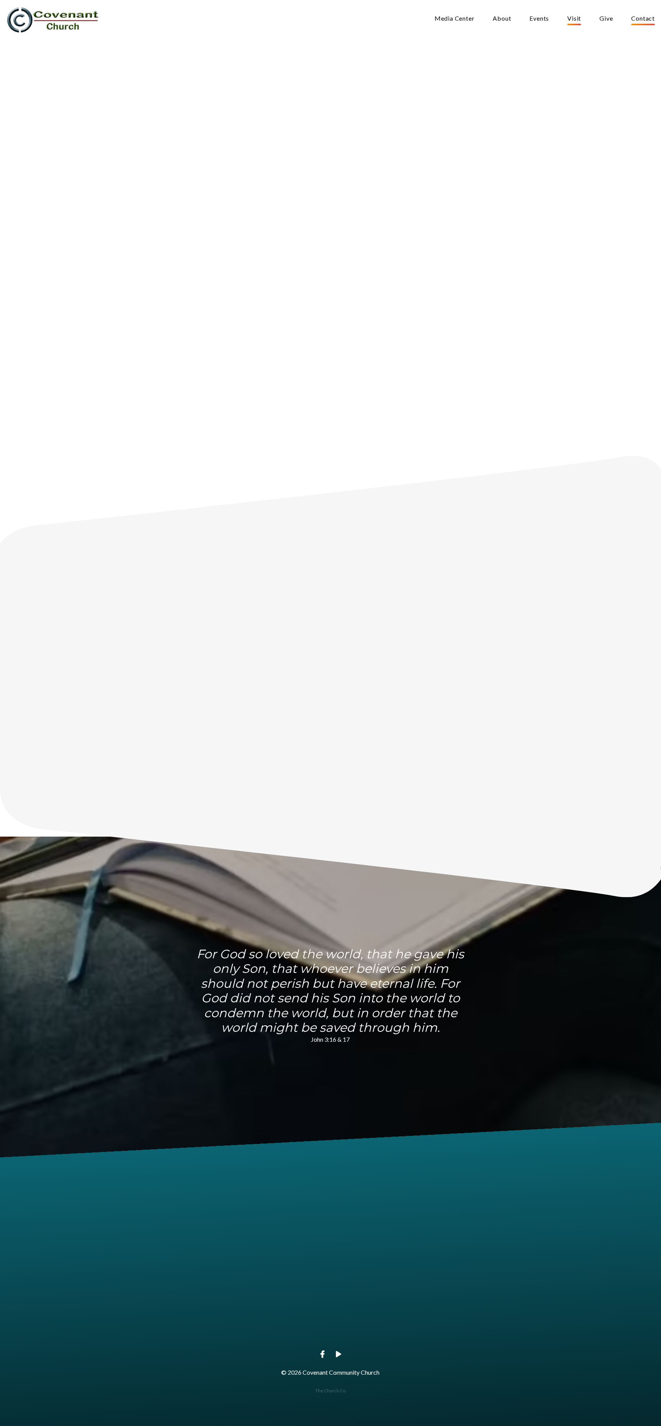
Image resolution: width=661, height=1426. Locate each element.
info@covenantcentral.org (166, 1329)
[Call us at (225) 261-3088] (276, 1286)
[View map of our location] (385, 1286)
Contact (643, 18)
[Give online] (495, 1286)
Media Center (455, 18)
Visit (574, 18)
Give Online (494, 1329)
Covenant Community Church (385, 1329)
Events (539, 18)
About (502, 18)
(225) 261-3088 (275, 1329)
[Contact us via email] (166, 1286)
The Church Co (330, 1390)
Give (606, 18)
